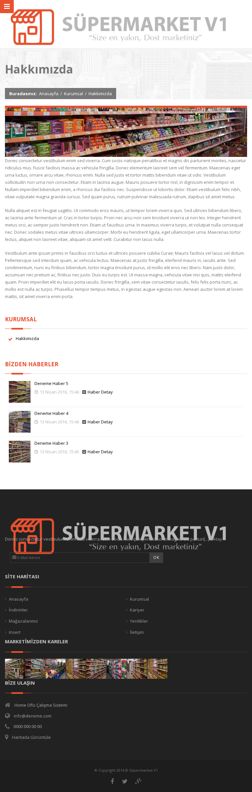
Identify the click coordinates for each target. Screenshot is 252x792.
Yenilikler (139, 621)
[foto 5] (76, 669)
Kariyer (137, 610)
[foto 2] (137, 669)
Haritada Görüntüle (31, 737)
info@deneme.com (33, 716)
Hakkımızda (27, 338)
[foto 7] (35, 669)
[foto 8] (15, 669)
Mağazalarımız (23, 621)
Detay (216, 539)
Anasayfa (48, 93)
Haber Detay (100, 392)
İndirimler (18, 610)
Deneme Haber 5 (51, 383)
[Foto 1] (157, 669)
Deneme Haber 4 (51, 413)
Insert (14, 632)
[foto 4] (96, 669)
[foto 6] (56, 669)
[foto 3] (117, 669)
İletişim (137, 632)
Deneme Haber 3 (51, 443)
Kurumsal (73, 93)
